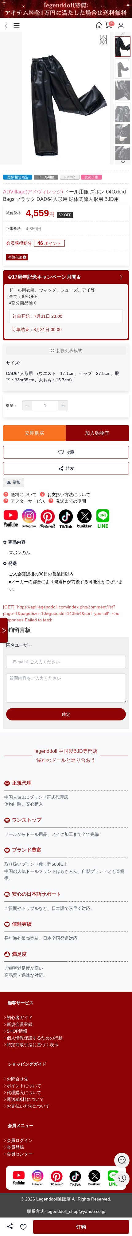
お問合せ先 (17, 1078)
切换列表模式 (69, 350)
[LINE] (113, 1178)
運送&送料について (25, 1099)
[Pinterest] (56, 1178)
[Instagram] (38, 1178)
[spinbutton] (45, 405)
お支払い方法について (28, 1106)
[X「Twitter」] (95, 1178)
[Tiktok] (75, 1178)
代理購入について (24, 1092)
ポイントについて (24, 1085)
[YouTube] (19, 1178)
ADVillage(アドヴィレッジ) (33, 191)
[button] (27, 405)
